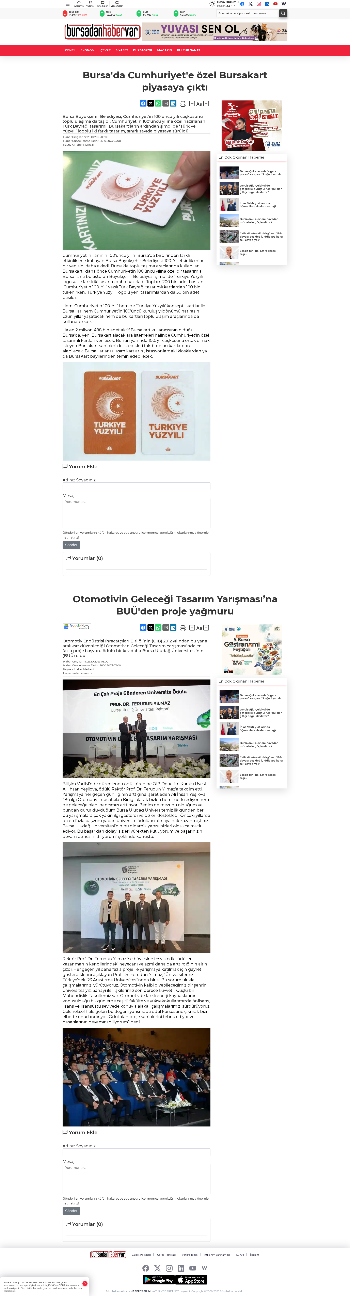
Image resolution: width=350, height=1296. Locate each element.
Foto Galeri (102, 6)
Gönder (71, 545)
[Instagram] (259, 4)
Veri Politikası (190, 1254)
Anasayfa (79, 6)
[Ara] (283, 13)
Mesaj (68, 495)
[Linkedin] (267, 4)
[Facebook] (242, 4)
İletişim (254, 1254)
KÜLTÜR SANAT (188, 50)
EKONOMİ (88, 50)
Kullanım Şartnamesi (217, 1254)
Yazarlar (90, 6)
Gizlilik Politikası (141, 1254)
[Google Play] (159, 1280)
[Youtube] (275, 4)
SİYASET (122, 50)
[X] (251, 4)
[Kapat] (85, 1283)
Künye (240, 1254)
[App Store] (191, 1280)
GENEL (70, 50)
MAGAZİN (164, 50)
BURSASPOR (142, 50)
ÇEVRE (105, 50)
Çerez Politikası (166, 1254)
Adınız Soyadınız (79, 480)
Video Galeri (117, 6)
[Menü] (68, 3)
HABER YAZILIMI (141, 1291)
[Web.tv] (284, 4)
